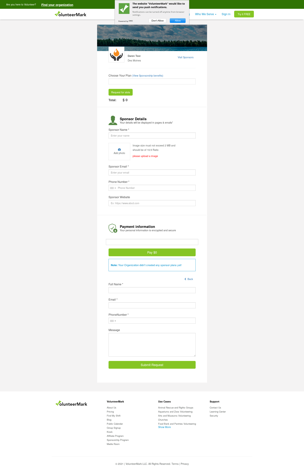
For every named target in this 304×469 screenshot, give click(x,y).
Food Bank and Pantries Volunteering (177, 423)
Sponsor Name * (119, 130)
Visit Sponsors (186, 57)
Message (114, 330)
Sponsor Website (119, 197)
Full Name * (116, 284)
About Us (111, 407)
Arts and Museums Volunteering (174, 415)
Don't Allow (157, 20)
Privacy (185, 463)
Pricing (110, 411)
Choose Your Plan (120, 75)
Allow (178, 20)
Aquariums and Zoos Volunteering (175, 411)
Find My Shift (114, 415)
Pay (152, 252)
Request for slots (120, 92)
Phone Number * (119, 182)
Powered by (123, 21)
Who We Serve (205, 14)
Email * (113, 299)
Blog (109, 419)
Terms (175, 463)
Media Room (113, 444)
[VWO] (132, 21)
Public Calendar (115, 423)
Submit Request (152, 364)
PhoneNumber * (119, 315)
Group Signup (114, 427)
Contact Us (215, 407)
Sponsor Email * (119, 166)
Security (214, 415)
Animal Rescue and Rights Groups (175, 407)
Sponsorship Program (118, 440)
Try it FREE (244, 14)
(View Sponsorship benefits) (147, 75)
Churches (163, 419)
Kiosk (110, 431)
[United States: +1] (113, 188)
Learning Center (218, 411)
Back (189, 279)
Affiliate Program (115, 435)
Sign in (226, 14)
